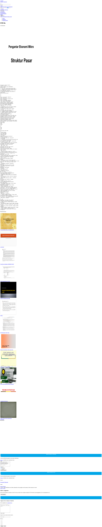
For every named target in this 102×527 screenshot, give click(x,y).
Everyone (3, 468)
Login (1, 5)
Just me (3, 469)
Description (4, 463)
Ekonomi (4, 19)
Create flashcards (9, 6)
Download (2, 419)
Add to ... (2, 15)
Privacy (1, 488)
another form (9, 502)
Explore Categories (3, 1)
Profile (1, 14)
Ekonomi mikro (5, 20)
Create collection (3, 470)
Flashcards (2, 9)
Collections (6, 9)
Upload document (3, 6)
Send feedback (3, 494)
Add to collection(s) (3, 16)
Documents (2, 482)
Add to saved (9, 16)
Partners (4, 486)
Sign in (1, 460)
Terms (4, 488)
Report (1, 486)
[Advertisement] (32, 28)
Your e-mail (2, 513)
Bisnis (4, 18)
